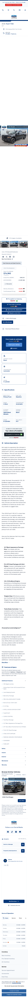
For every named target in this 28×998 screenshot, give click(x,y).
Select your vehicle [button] (14, 345)
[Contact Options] (19, 10)
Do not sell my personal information (14, 986)
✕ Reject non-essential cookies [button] (14, 994)
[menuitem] (14, 958)
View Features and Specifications (12, 263)
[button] (3, 10)
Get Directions (14, 902)
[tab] (5, 918)
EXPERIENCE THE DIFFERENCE (13, 4)
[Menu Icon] (25, 10)
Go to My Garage (7, 322)
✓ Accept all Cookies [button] (14, 990)
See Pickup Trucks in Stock (7, 774)
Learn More (21, 800)
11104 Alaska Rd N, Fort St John (14, 29)
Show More (5, 662)
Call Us (12, 672)
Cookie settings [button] (16, 983)
